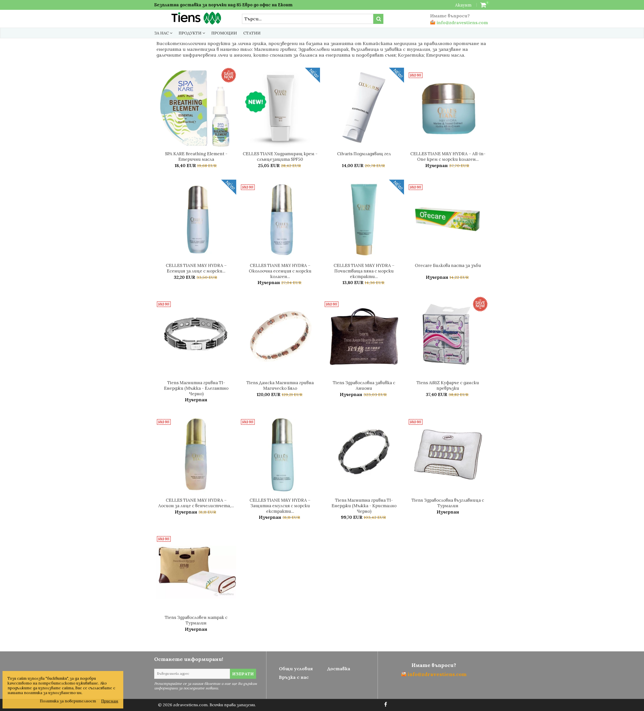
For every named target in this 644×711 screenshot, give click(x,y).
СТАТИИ (252, 32)
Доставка (338, 669)
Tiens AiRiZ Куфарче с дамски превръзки (448, 385)
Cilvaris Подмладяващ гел (364, 153)
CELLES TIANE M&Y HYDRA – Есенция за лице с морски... (196, 268)
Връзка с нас (294, 677)
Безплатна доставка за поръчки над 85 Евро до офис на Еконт (223, 5)
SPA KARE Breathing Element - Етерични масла (196, 156)
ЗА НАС (162, 32)
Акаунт (463, 5)
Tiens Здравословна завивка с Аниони (364, 385)
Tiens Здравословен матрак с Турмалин (196, 620)
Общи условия (296, 669)
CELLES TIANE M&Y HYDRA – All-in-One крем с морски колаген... (448, 156)
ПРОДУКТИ (191, 32)
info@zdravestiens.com (461, 22)
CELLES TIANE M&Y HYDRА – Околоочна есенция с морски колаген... (280, 271)
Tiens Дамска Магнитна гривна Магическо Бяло (280, 385)
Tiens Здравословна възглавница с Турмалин (448, 502)
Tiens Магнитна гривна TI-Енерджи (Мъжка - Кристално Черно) (364, 505)
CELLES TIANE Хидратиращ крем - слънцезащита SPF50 (280, 156)
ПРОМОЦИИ (224, 32)
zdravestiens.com (190, 704)
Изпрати (243, 673)
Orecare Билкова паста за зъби (448, 265)
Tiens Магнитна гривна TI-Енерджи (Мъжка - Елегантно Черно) (196, 388)
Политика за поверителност (68, 701)
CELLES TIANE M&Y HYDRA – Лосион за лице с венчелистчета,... (196, 502)
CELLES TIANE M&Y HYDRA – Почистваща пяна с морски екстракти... (364, 271)
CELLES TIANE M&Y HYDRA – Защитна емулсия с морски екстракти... (280, 505)
